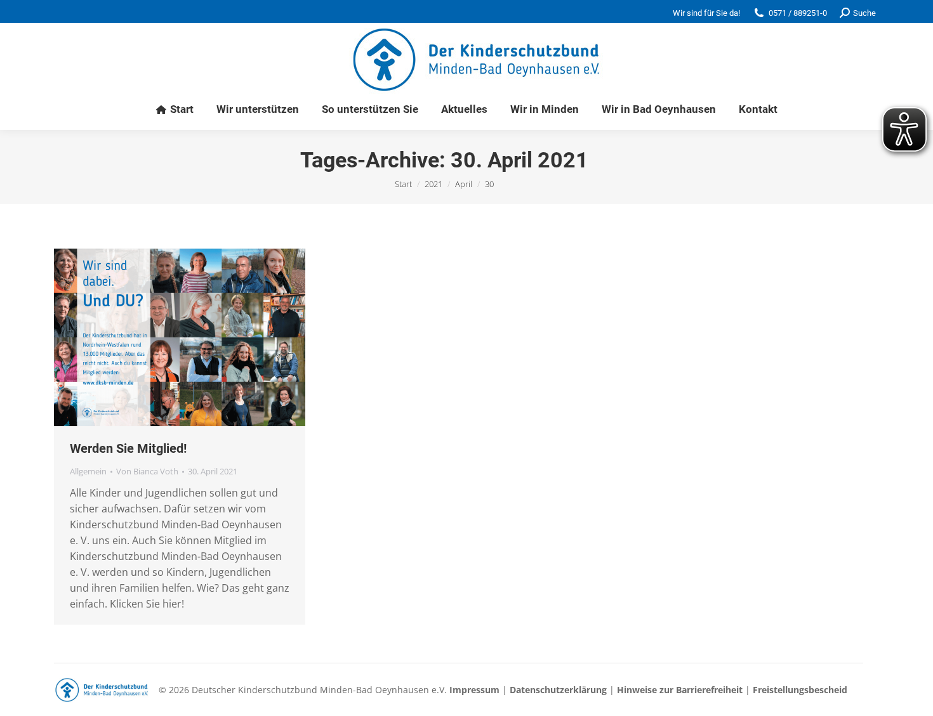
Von (147, 471)
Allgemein (88, 471)
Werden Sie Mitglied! (128, 448)
